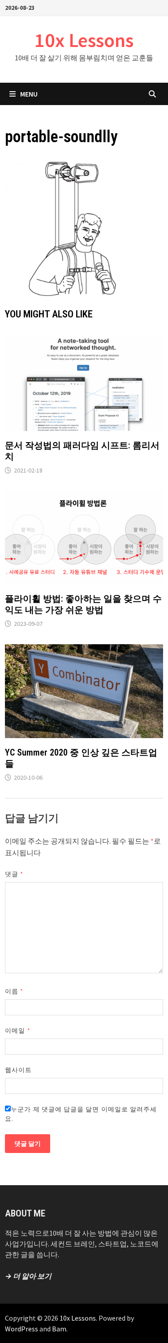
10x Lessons (84, 40)
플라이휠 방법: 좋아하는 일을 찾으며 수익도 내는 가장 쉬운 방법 (83, 604)
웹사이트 (18, 1070)
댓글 (14, 874)
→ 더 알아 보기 (28, 1275)
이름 (14, 991)
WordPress (21, 1328)
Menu (29, 93)
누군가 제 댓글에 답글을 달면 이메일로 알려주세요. (81, 1114)
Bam (59, 1328)
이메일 (17, 1030)
